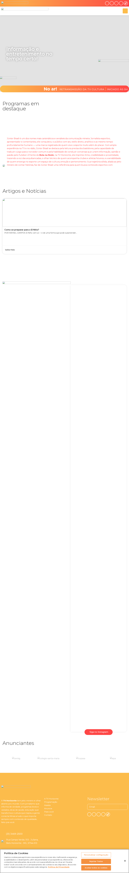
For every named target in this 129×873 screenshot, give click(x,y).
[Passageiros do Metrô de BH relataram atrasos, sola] (99, 600)
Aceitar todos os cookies (96, 868)
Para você (49, 812)
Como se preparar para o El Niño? (21, 230)
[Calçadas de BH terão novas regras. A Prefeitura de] (116, 628)
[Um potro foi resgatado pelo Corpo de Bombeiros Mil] (81, 388)
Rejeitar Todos (96, 861)
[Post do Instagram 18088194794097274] (116, 295)
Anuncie (48, 808)
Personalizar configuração (96, 855)
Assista (47, 805)
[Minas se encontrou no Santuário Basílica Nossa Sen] (81, 603)
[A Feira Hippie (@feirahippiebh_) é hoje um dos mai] (99, 410)
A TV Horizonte (51, 799)
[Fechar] (125, 861)
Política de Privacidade (58, 867)
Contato (48, 815)
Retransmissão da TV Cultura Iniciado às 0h (94, 89)
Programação (50, 802)
